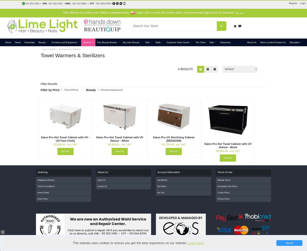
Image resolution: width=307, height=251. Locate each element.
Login (303, 3)
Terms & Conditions (46, 186)
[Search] (221, 26)
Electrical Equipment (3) (112, 90)
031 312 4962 (79, 3)
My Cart (160, 193)
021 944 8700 (103, 3)
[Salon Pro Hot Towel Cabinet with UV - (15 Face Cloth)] (65, 116)
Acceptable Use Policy (227, 186)
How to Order (43, 193)
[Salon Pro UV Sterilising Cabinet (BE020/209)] (174, 116)
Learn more (196, 243)
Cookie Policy (223, 193)
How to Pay (42, 199)
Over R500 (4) (71, 90)
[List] (207, 69)
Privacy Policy (223, 199)
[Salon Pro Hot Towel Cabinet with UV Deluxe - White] (119, 116)
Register (293, 3)
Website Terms (223, 180)
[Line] (214, 69)
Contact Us (102, 186)
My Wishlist (162, 180)
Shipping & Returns (46, 180)
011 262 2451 (56, 3)
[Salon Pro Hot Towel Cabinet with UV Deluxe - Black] (228, 120)
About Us (102, 180)
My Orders (161, 186)
